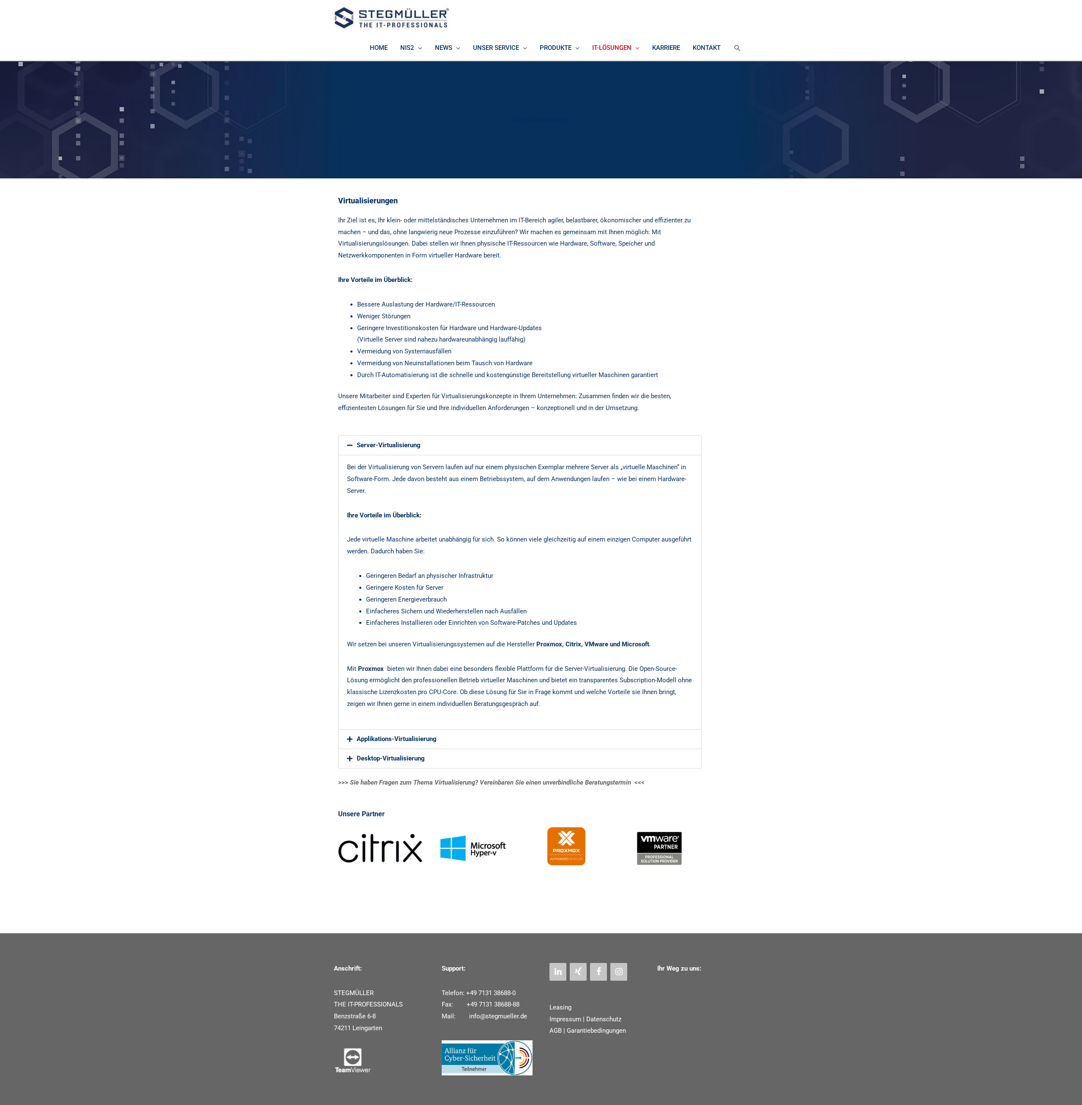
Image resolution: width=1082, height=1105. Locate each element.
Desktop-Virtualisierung (391, 758)
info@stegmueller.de (497, 1016)
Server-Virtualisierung (389, 445)
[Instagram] (618, 972)
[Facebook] (598, 972)
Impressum (565, 1019)
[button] (737, 48)
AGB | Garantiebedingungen (587, 1030)
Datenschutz (603, 1019)
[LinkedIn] (557, 972)
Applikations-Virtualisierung (397, 739)
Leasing (560, 1007)
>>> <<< (491, 782)
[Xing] (578, 972)
